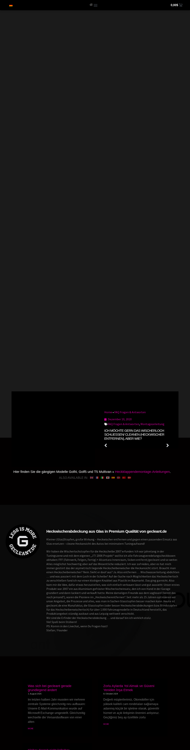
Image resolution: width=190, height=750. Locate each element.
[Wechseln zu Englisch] (91, 477)
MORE (30, 728)
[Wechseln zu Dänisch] (129, 477)
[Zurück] (120, 445)
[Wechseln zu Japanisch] (107, 477)
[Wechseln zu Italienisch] (102, 477)
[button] (96, 5)
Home (108, 412)
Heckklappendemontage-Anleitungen (142, 472)
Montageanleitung (152, 424)
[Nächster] (153, 445)
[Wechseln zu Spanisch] (113, 477)
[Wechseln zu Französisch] (97, 477)
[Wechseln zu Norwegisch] (118, 477)
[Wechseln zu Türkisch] (124, 477)
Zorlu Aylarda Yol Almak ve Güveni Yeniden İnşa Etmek (128, 688)
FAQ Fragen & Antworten (130, 412)
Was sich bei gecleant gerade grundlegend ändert (49, 688)
